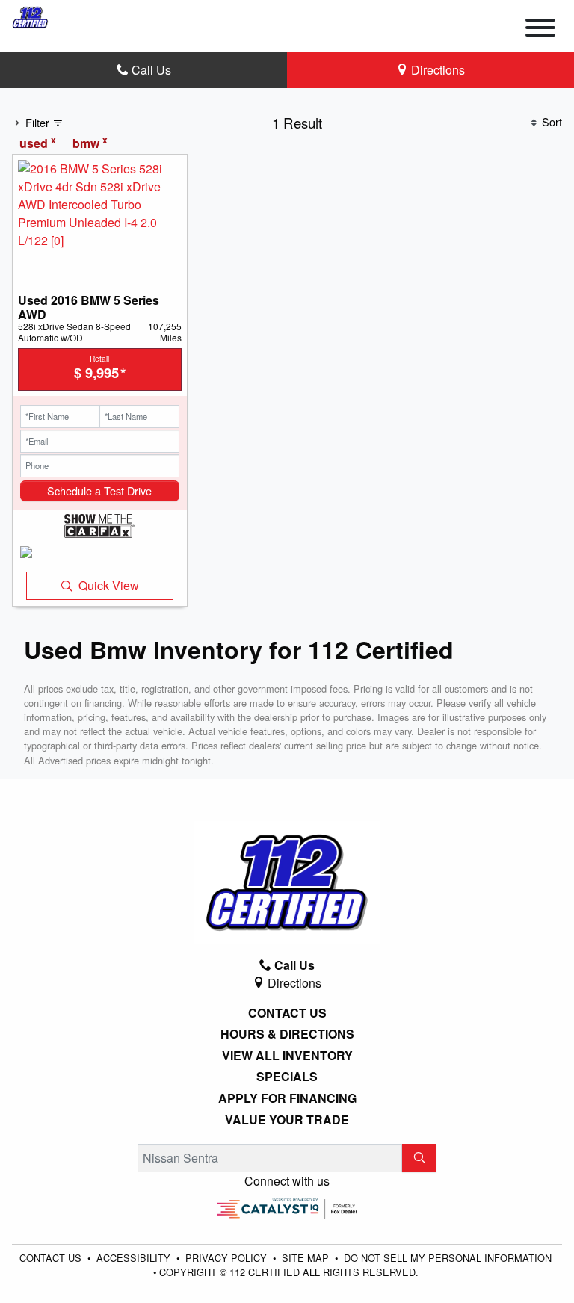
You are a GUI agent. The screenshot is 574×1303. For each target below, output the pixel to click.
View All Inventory (287, 1055)
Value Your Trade (287, 1120)
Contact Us (287, 1013)
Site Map (307, 1258)
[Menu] (540, 29)
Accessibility (134, 1258)
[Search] (419, 1158)
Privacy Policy (227, 1258)
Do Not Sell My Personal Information (448, 1258)
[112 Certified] (30, 15)
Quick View (108, 585)
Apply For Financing (287, 1098)
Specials (287, 1076)
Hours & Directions (287, 1034)
